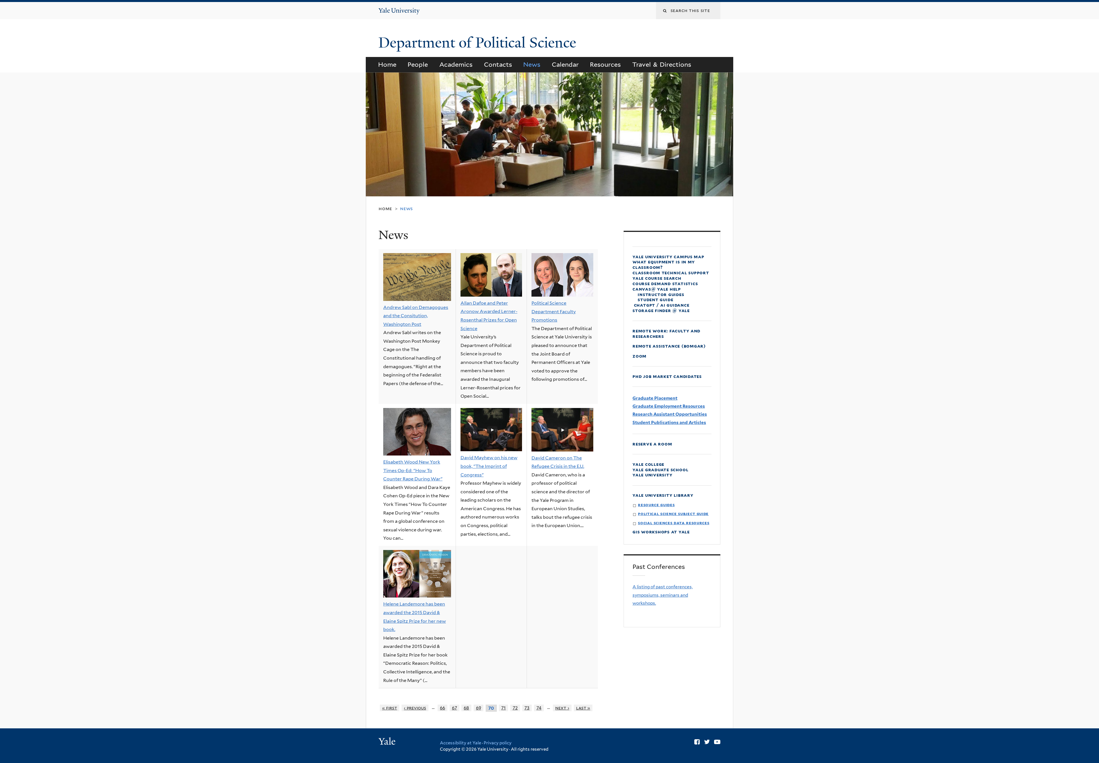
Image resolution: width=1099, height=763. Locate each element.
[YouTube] (717, 742)
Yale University (652, 475)
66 (442, 708)
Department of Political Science (479, 42)
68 (466, 708)
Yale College (648, 464)
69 (478, 708)
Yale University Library (662, 495)
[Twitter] (707, 742)
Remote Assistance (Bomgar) (669, 346)
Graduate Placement (654, 398)
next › (562, 708)
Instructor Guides (661, 294)
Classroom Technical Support (670, 272)
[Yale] (388, 742)
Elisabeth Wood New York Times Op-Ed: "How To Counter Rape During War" (412, 470)
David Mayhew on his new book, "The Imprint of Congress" (488, 466)
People (418, 64)
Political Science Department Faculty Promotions (553, 311)
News (531, 64)
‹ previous (415, 708)
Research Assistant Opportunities (669, 414)
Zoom (639, 356)
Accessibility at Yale (460, 743)
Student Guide (655, 299)
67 (454, 708)
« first (389, 708)
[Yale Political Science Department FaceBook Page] (697, 742)
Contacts (498, 64)
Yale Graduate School (660, 469)
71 (503, 708)
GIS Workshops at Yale (661, 532)
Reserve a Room (652, 444)
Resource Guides (656, 504)
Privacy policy (497, 743)
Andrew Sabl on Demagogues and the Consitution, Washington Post (415, 316)
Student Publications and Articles (669, 422)
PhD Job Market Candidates (667, 376)
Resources (605, 64)
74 (538, 708)
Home (387, 64)
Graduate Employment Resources (668, 406)
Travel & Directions (661, 64)
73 (526, 708)
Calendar (565, 64)
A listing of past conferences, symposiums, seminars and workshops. (662, 595)
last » (583, 708)
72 (515, 708)
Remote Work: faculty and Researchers (666, 333)
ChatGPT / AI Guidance (660, 305)
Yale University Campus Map (668, 256)
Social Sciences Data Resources (673, 522)
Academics (456, 64)
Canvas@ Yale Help (656, 289)
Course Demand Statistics (665, 283)
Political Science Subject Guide (673, 513)
